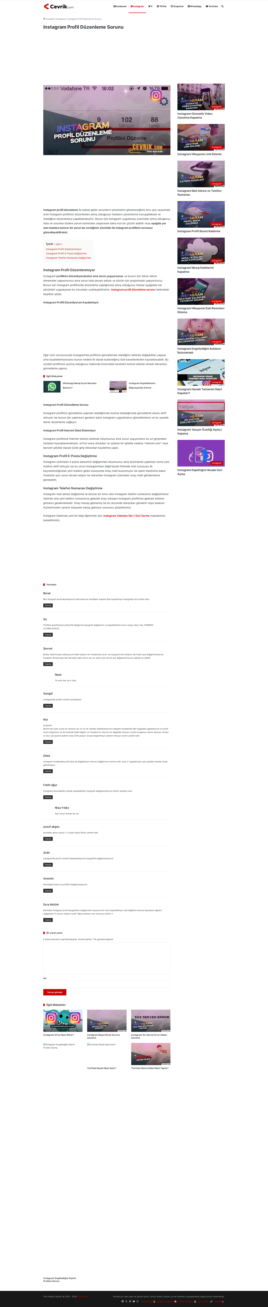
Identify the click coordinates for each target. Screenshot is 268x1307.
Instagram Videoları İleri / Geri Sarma (126, 515)
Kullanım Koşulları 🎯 (167, 1301)
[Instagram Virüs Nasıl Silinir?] (63, 1021)
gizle (58, 244)
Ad (44, 978)
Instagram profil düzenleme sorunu (133, 289)
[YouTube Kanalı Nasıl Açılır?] (106, 1054)
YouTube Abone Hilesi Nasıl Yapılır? (150, 1068)
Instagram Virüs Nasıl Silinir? (58, 1034)
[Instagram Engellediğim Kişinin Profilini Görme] (63, 1159)
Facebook (121, 6)
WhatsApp (195, 6)
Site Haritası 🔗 (205, 1301)
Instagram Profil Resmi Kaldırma (198, 231)
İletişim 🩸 (219, 1301)
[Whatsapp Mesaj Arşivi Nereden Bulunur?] (51, 387)
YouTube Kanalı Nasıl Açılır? (101, 1068)
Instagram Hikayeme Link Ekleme (199, 154)
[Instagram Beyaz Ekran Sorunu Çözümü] (106, 1021)
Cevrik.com (82, 1296)
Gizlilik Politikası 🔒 (187, 1301)
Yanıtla (48, 605)
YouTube (213, 6)
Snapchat (178, 6)
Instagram (138, 6)
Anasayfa (50, 19)
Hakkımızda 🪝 (149, 1301)
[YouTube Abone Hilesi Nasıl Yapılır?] (150, 1054)
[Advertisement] (106, 58)
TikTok (162, 6)
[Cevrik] (58, 6)
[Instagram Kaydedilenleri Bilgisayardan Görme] (118, 387)
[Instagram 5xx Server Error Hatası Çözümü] (150, 1021)
